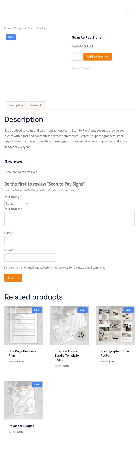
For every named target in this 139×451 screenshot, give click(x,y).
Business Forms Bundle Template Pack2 (66, 356)
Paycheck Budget (21, 426)
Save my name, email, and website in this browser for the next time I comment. (56, 267)
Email (9, 250)
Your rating (12, 197)
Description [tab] (16, 105)
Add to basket (98, 57)
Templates (86, 68)
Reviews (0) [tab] (36, 105)
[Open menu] (127, 10)
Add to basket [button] (18, 372)
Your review (13, 209)
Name (9, 232)
